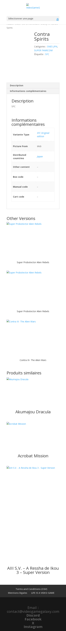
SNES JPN (52, 46)
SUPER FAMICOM (43, 50)
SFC (47, 54)
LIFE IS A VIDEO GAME (42, 592)
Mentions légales (17, 592)
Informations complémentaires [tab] (28, 91)
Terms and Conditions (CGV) (31, 589)
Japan (40, 156)
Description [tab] (16, 85)
